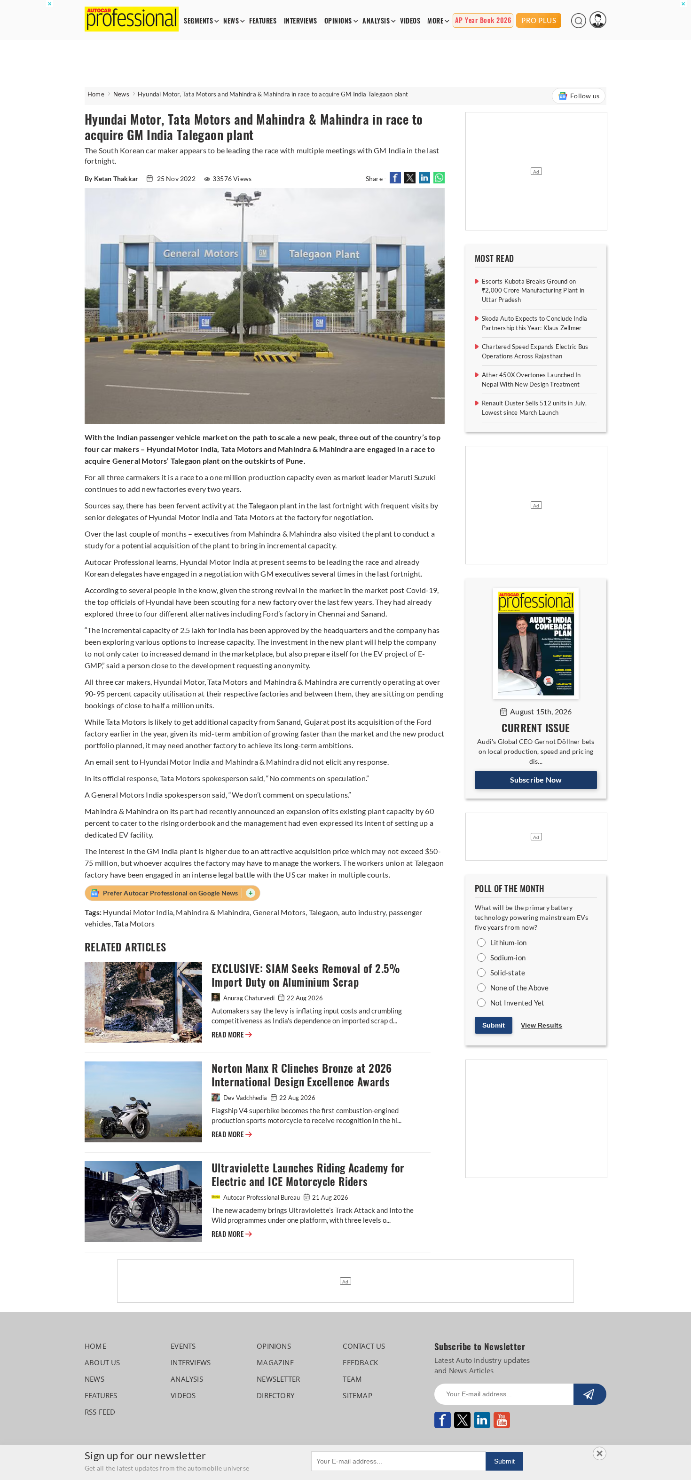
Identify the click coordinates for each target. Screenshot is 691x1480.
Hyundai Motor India (138, 912)
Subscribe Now (536, 779)
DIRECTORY (275, 1395)
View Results (541, 1025)
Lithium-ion (508, 942)
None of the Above (519, 987)
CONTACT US (364, 1346)
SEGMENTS (198, 20)
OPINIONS (338, 20)
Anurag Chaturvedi (249, 998)
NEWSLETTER (278, 1379)
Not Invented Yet (517, 1002)
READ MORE (232, 1034)
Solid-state (507, 972)
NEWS (231, 20)
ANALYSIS (376, 20)
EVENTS (183, 1346)
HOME (95, 1346)
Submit (493, 1025)
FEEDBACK (360, 1362)
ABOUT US (102, 1362)
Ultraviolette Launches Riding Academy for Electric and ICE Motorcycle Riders (308, 1175)
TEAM (352, 1379)
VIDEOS (410, 20)
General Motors (279, 912)
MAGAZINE (275, 1362)
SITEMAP (357, 1395)
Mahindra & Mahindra (213, 912)
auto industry (363, 912)
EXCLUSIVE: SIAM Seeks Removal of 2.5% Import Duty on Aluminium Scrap (306, 975)
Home (95, 94)
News (121, 94)
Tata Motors (134, 923)
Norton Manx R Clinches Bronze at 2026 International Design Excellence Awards (302, 1075)
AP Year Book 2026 (483, 20)
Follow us (584, 96)
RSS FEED (100, 1412)
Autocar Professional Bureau (261, 1197)
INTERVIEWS (300, 20)
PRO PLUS (538, 20)
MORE (435, 20)
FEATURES (262, 20)
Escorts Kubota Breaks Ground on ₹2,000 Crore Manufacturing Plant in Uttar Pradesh (533, 290)
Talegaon (323, 912)
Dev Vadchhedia (245, 1097)
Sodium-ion (508, 957)
